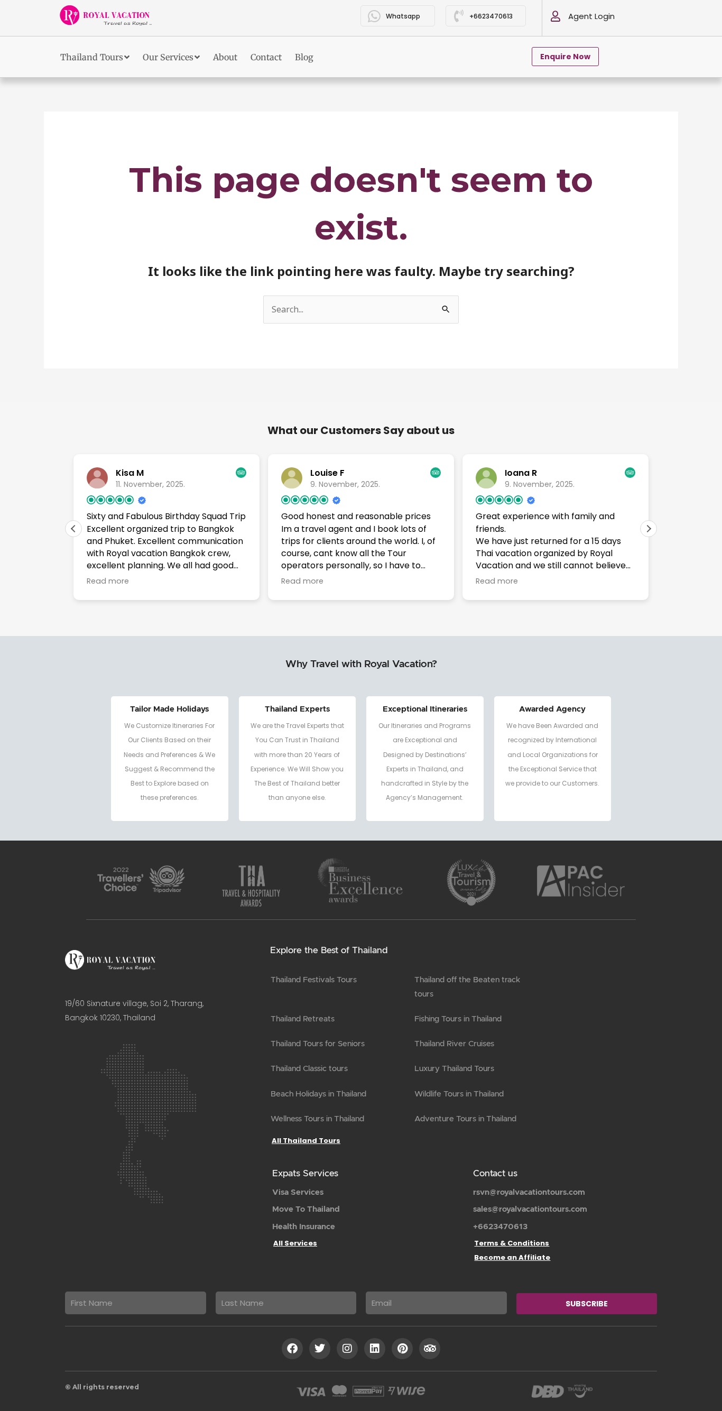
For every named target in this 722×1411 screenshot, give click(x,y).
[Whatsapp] (374, 16)
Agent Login (591, 16)
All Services (295, 1243)
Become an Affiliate (512, 1257)
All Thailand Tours (306, 1141)
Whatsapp (403, 16)
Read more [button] (108, 581)
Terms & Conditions (511, 1243)
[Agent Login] (555, 16)
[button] (648, 529)
